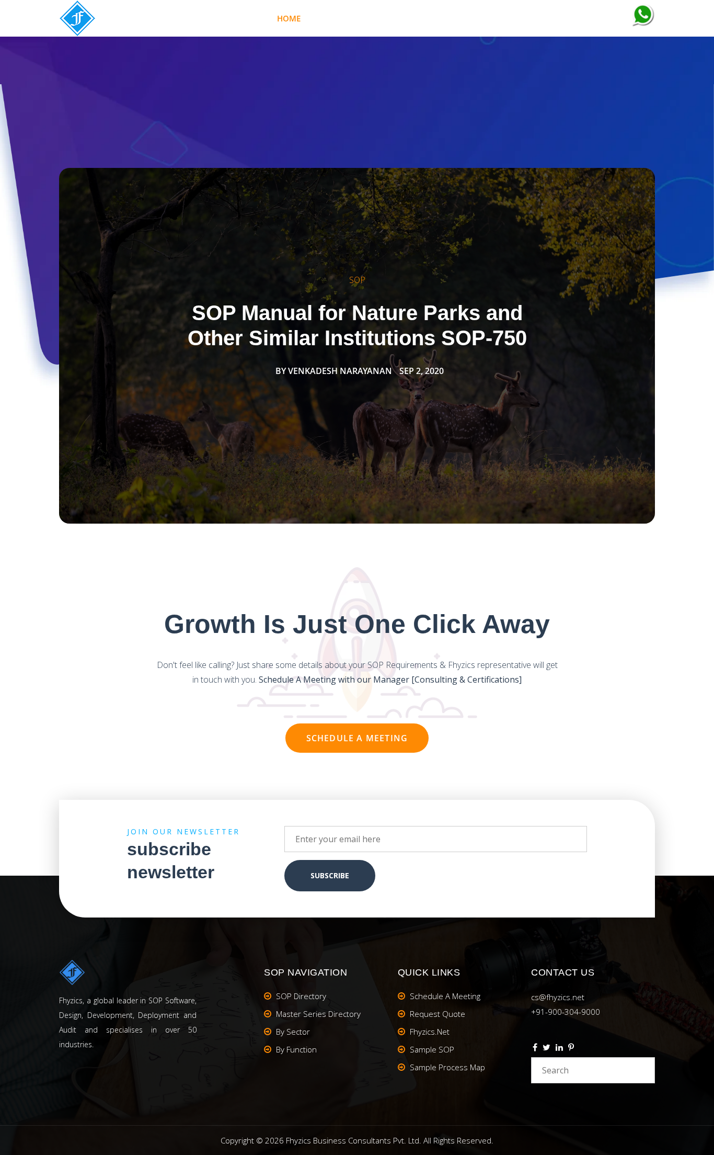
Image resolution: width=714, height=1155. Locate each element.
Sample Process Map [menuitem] (447, 1067)
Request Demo (587, 19)
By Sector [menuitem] (293, 1031)
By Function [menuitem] (296, 1049)
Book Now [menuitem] (508, 18)
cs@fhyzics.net (557, 997)
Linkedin (559, 1049)
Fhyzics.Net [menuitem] (437, 18)
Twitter (546, 1049)
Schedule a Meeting (357, 738)
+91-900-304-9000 (565, 1011)
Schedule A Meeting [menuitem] (445, 996)
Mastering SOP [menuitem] (357, 18)
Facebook (535, 1049)
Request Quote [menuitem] (437, 1014)
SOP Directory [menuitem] (301, 996)
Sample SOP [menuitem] (432, 1049)
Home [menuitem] (289, 18)
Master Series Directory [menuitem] (318, 1014)
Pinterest (571, 1049)
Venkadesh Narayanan (340, 371)
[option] (357, 346)
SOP (357, 280)
